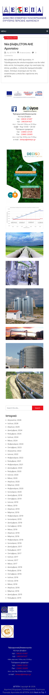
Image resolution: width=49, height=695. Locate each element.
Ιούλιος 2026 (13, 423)
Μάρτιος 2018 (13, 536)
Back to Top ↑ (40, 692)
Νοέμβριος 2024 (14, 434)
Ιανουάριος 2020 (15, 492)
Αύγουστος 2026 (14, 420)
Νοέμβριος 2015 (14, 598)
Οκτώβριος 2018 (14, 526)
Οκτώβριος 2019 (14, 499)
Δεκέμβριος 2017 (15, 546)
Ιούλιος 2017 (13, 557)
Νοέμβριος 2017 (14, 550)
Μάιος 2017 (12, 564)
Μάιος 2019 (12, 505)
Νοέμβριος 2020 (14, 471)
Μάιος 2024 (12, 440)
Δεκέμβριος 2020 (15, 468)
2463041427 (26, 121)
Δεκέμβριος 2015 (15, 594)
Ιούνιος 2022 (13, 454)
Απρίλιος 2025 (14, 427)
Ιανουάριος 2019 (14, 519)
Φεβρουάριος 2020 (15, 488)
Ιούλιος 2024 (13, 437)
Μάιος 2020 (12, 478)
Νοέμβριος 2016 (14, 570)
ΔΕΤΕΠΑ (13, 53)
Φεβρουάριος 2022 (15, 458)
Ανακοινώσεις (25, 53)
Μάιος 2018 (12, 529)
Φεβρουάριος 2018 (15, 540)
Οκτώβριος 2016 (14, 574)
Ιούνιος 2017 (13, 560)
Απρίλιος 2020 (14, 481)
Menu (3, 31)
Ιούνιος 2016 (13, 581)
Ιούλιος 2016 (13, 577)
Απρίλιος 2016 (13, 587)
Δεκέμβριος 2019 (15, 495)
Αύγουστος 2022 (14, 451)
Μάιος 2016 (12, 584)
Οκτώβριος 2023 (15, 447)
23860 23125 (26, 132)
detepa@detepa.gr (28, 139)
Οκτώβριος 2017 (14, 553)
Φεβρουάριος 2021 (15, 464)
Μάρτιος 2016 (13, 591)
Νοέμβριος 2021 (14, 461)
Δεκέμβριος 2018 (15, 523)
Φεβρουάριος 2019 (15, 516)
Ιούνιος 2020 (13, 475)
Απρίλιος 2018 (13, 533)
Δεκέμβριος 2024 (15, 430)
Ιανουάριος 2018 (14, 543)
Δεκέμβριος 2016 (15, 567)
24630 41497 (26, 119)
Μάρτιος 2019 (13, 512)
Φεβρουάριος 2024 (15, 444)
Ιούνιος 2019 (13, 502)
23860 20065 (27, 134)
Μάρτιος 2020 (13, 485)
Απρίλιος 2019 (13, 509)
